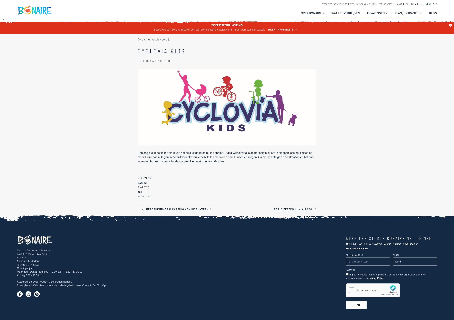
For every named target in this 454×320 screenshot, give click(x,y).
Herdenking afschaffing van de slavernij (178, 209)
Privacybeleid (24, 285)
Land (396, 254)
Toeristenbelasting (333, 4)
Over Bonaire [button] (311, 13)
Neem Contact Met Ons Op (90, 285)
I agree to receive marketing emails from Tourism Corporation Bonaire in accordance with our (386, 276)
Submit (356, 305)
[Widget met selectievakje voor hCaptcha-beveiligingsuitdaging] (373, 290)
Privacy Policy (376, 278)
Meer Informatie (280, 29)
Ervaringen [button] (376, 13)
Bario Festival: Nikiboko (293, 209)
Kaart (399, 4)
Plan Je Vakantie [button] (407, 13)
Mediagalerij (66, 285)
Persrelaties (385, 4)
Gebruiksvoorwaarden (45, 285)
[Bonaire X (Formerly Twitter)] (20, 294)
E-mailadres (354, 254)
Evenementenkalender (363, 4)
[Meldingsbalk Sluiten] (450, 25)
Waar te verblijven (345, 13)
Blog (433, 13)
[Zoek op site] (421, 4)
